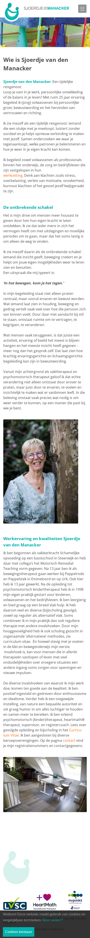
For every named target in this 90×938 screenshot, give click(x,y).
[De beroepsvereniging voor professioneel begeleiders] (15, 897)
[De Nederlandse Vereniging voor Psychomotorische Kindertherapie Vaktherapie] (75, 897)
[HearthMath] (45, 897)
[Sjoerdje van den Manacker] (37, 11)
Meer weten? (52, 920)
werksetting (12, 175)
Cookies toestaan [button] (18, 932)
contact (69, 740)
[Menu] (82, 8)
